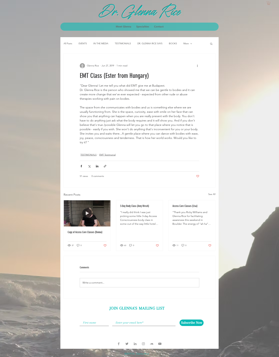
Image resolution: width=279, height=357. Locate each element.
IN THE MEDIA (100, 43)
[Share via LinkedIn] (97, 166)
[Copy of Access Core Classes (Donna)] (87, 213)
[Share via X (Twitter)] (89, 166)
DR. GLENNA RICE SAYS (149, 43)
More (186, 43)
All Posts (68, 43)
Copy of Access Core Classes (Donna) (85, 232)
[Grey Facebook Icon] (119, 344)
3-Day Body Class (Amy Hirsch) (134, 206)
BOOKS (173, 43)
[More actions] (197, 66)
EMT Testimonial (107, 154)
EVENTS (83, 43)
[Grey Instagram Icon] (143, 344)
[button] (269, 3)
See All (211, 194)
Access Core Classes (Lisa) (184, 206)
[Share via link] (105, 166)
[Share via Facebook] (81, 166)
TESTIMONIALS (123, 43)
